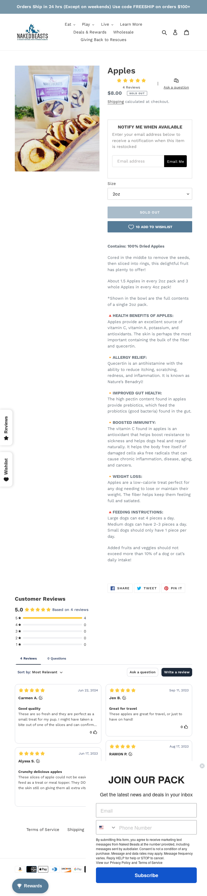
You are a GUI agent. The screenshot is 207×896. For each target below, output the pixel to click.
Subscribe (146, 875)
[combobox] (106, 827)
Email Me (175, 161)
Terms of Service (42, 829)
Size (112, 183)
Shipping (116, 101)
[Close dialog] (202, 766)
